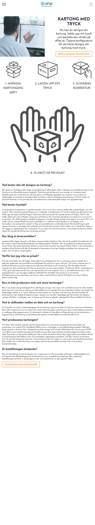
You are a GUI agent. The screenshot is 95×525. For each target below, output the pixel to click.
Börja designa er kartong (74, 54)
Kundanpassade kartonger (20, 364)
